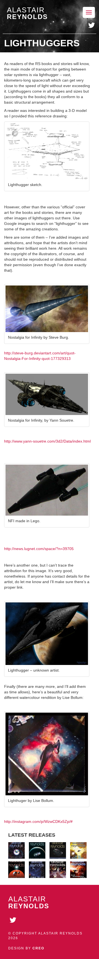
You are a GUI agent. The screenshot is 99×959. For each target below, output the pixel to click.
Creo (38, 948)
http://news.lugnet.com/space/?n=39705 (39, 548)
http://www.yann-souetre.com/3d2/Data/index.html (47, 441)
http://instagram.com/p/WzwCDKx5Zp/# (38, 821)
